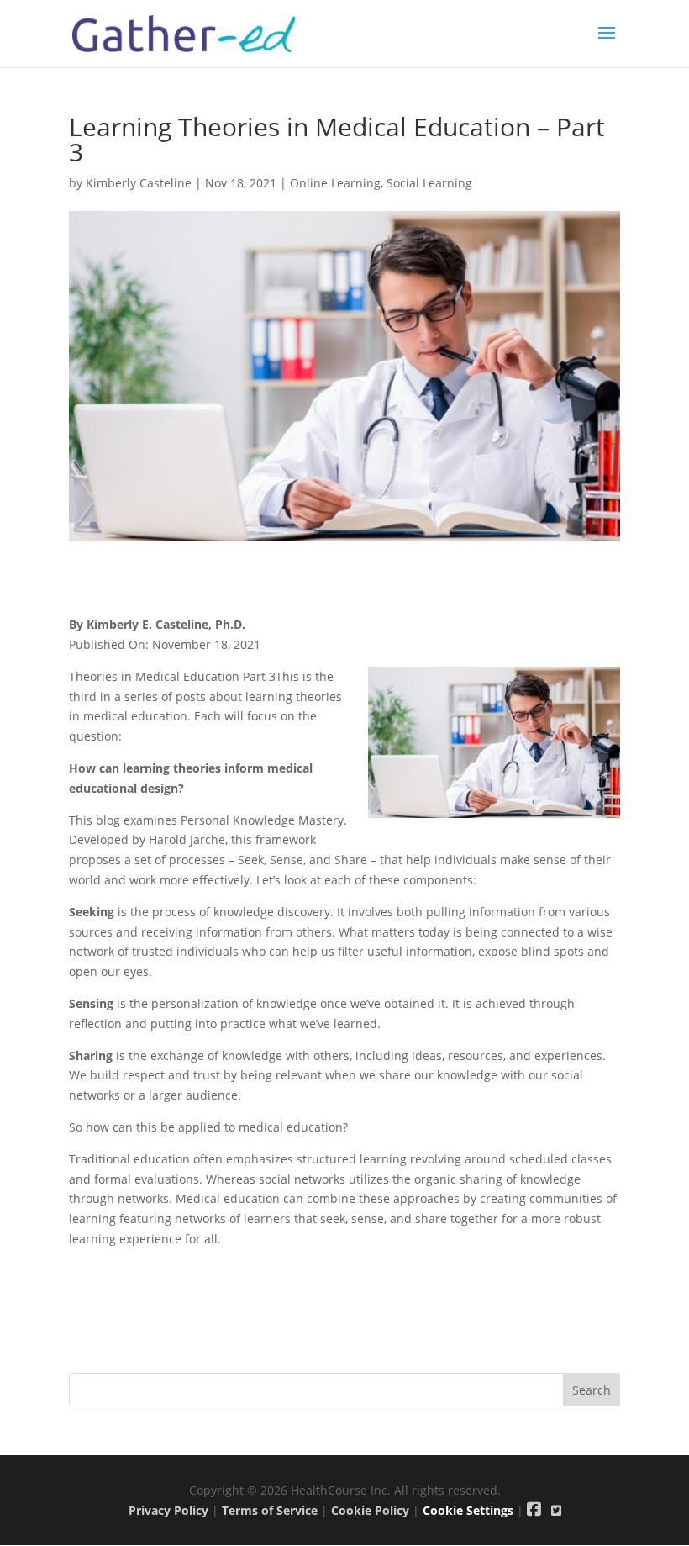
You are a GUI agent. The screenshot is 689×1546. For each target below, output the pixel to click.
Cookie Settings (468, 1510)
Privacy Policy (168, 1510)
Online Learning (335, 183)
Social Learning (429, 183)
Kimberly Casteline (139, 183)
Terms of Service (270, 1510)
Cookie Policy (370, 1510)
